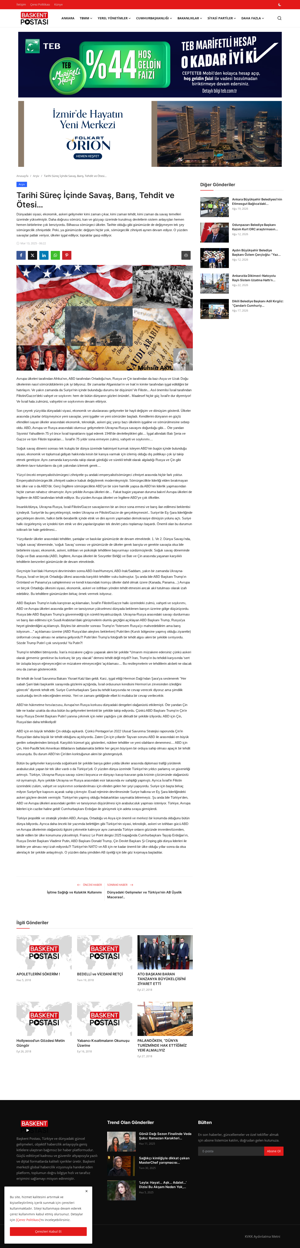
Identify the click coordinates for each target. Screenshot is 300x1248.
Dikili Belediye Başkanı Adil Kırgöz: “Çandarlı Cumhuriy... (258, 303)
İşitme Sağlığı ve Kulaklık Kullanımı (74, 892)
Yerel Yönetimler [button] (113, 18)
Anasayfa (22, 176)
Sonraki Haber (117, 885)
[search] (279, 18)
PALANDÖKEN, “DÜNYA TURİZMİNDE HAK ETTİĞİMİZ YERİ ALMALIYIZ (162, 1045)
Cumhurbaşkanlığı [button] (152, 18)
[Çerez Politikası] (28, 1220)
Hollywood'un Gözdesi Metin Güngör (40, 1043)
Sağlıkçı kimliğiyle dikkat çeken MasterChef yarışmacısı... (164, 1160)
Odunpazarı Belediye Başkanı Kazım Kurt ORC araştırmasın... (255, 227)
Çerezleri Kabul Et (48, 1231)
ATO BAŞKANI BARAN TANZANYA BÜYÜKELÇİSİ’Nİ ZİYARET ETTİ (161, 979)
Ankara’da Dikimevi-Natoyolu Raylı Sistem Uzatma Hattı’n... (254, 278)
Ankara (67, 18)
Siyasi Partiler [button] (220, 18)
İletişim (21, 4)
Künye (58, 4)
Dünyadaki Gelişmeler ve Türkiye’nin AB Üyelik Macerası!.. (144, 894)
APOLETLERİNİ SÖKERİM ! (38, 974)
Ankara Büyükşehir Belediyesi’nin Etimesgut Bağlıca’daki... (257, 201)
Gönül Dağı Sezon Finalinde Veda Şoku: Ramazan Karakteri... (165, 1136)
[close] (86, 1191)
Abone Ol (274, 1151)
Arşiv (36, 176)
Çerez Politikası (40, 4)
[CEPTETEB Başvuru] (150, 65)
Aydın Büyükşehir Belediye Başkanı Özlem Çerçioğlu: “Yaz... (256, 252)
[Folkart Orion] (150, 134)
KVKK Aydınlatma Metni (262, 1236)
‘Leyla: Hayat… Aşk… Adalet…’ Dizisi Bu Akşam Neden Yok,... (162, 1184)
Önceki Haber (92, 885)
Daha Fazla (251, 18)
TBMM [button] (84, 18)
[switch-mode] (280, 4)
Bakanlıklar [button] (188, 18)
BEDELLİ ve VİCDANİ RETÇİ (100, 974)
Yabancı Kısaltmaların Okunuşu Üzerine (103, 1043)
